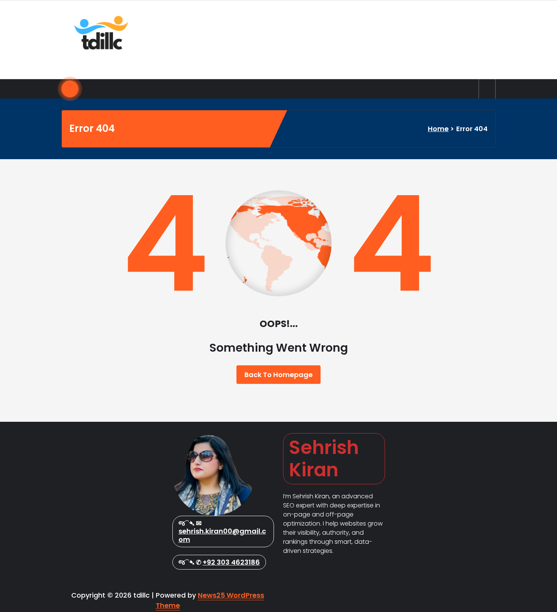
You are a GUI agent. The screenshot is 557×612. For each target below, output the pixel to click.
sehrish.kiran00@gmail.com (222, 535)
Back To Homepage (278, 374)
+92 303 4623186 (231, 562)
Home (438, 128)
